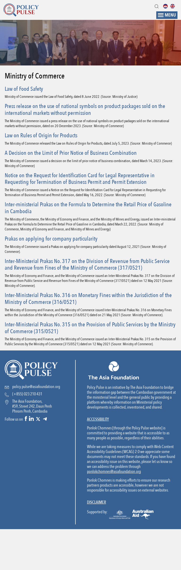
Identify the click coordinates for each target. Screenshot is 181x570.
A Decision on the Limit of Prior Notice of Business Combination (71, 153)
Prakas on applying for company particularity (51, 239)
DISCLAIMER (96, 502)
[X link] (38, 419)
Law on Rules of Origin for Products (41, 135)
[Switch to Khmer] (166, 6)
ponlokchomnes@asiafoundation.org (114, 472)
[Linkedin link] (31, 419)
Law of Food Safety (24, 89)
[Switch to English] (173, 6)
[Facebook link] (26, 419)
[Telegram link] (44, 419)
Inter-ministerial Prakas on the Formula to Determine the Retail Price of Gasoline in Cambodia (88, 208)
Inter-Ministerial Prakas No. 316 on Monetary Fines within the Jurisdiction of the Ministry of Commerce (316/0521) (88, 298)
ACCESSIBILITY (98, 419)
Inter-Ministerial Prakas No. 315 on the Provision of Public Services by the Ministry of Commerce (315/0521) (90, 328)
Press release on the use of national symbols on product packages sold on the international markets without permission (85, 109)
